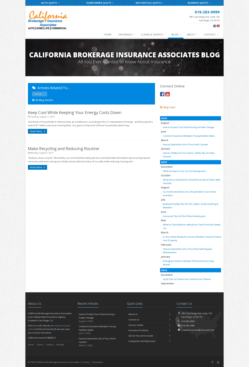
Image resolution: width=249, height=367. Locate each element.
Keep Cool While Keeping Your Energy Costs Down (74, 112)
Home (108, 34)
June (163, 131)
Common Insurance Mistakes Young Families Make (189, 135)
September (167, 283)
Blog (176, 34)
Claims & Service (153, 34)
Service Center (135, 325)
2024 (164, 270)
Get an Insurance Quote (140, 335)
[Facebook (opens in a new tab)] (214, 26)
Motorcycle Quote (149, 2)
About (192, 34)
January (165, 148)
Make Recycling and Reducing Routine (63, 148)
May (163, 220)
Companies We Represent (141, 341)
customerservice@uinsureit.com (197, 329)
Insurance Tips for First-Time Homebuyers (184, 216)
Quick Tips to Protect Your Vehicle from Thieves (187, 279)
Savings (38, 93)
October (166, 175)
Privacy (86, 362)
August (165, 122)
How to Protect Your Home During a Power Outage (188, 127)
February (166, 244)
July (163, 199)
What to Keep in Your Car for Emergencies (184, 171)
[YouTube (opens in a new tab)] (218, 26)
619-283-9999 (187, 321)
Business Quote (198, 2)
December (167, 166)
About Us (133, 314)
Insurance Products (138, 330)
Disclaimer (97, 362)
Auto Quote (49, 2)
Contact (211, 34)
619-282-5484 (187, 325)
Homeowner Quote (99, 2)
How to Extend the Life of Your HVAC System (185, 144)
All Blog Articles (44, 100)
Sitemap (60, 344)
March (164, 140)
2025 (164, 162)
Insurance (126, 34)
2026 (164, 118)
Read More (36, 131)
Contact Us (133, 319)
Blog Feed (169, 107)
